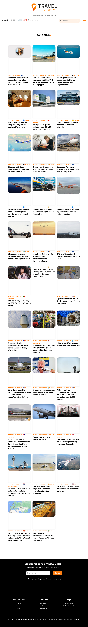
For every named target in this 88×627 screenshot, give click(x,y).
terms (48, 335)
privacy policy (57, 335)
